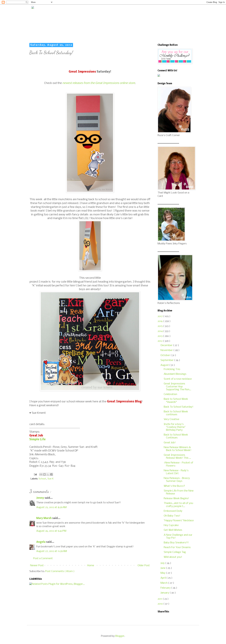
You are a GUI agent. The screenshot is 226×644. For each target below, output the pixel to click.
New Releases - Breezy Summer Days (177, 480)
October (166, 355)
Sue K (51, 479)
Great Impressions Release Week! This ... (177, 456)
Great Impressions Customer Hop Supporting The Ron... (177, 386)
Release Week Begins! (176, 498)
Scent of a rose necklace (178, 379)
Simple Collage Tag (175, 552)
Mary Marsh (44, 518)
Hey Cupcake (171, 525)
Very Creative (171, 419)
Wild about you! (173, 557)
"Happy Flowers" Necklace (179, 520)
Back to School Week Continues (176, 436)
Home (90, 565)
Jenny (40, 498)
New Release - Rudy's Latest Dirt (176, 472)
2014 (160, 331)
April (164, 578)
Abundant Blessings (175, 374)
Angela (41, 542)
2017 (160, 316)
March (164, 583)
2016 (160, 321)
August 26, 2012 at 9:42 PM (51, 531)
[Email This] (40, 474)
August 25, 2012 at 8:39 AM (51, 507)
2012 (160, 341)
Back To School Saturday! (178, 406)
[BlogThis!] (44, 474)
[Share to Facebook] (51, 474)
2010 (160, 603)
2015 (160, 326)
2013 (160, 336)
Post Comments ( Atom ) (59, 571)
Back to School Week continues (176, 413)
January (165, 592)
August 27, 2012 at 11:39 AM (51, 551)
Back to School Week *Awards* (176, 400)
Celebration (170, 394)
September (167, 360)
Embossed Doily (173, 511)
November (167, 350)
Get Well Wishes (173, 530)
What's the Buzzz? (174, 486)
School (42, 479)
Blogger (119, 636)
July (163, 563)
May (163, 573)
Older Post (144, 565)
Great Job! (170, 442)
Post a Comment (43, 558)
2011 (160, 599)
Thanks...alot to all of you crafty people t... (178, 505)
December (167, 345)
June (163, 568)
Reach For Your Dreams (177, 547)
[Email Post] (35, 474)
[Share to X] (48, 474)
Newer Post (37, 565)
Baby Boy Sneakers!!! (176, 542)
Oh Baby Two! (172, 515)
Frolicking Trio (172, 369)
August (165, 365)
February (166, 587)
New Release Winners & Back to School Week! (177, 449)
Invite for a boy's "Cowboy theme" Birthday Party (175, 427)
